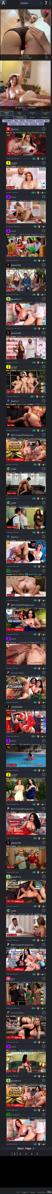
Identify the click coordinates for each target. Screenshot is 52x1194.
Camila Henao (23, 676)
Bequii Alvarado (26, 812)
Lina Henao (37, 982)
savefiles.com (34, 574)
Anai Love (21, 404)
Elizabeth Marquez (27, 948)
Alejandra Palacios (26, 268)
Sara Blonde (32, 133)
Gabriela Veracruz (25, 846)
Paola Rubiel (25, 608)
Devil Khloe (18, 574)
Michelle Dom (23, 540)
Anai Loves (41, 268)
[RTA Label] (49, 1192)
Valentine (20, 133)
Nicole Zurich (23, 710)
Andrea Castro (23, 167)
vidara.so (44, 676)
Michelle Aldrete (25, 1016)
